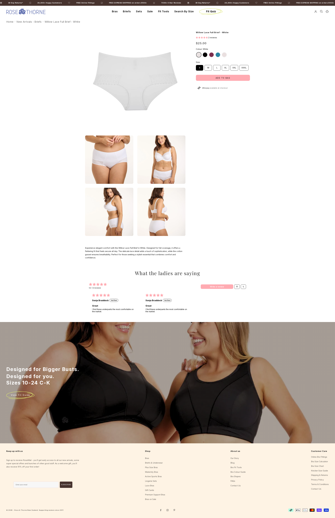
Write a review (217, 286)
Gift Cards (149, 490)
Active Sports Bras (153, 476)
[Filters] (237, 286)
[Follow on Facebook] (160, 510)
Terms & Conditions (320, 484)
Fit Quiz (211, 11)
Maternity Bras (151, 472)
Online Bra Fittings (319, 457)
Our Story (234, 458)
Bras (115, 11)
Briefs (127, 11)
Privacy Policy (317, 479)
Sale (150, 11)
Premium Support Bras (155, 494)
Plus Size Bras (151, 467)
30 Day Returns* (238, 3)
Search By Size (184, 11)
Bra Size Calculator (319, 461)
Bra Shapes (235, 476)
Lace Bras (149, 485)
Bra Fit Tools (236, 467)
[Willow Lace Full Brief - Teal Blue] (217, 54)
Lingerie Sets (151, 481)
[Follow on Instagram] (167, 510)
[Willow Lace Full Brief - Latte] (224, 54)
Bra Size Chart (317, 466)
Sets (139, 11)
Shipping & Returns (319, 475)
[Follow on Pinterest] (174, 510)
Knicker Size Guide (319, 470)
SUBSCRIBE (66, 485)
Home (9, 21)
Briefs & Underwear (154, 463)
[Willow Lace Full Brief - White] (198, 54)
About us (235, 451)
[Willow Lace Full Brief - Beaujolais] (211, 54)
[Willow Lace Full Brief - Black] (205, 54)
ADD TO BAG (223, 78)
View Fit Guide (20, 395)
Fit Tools (163, 11)
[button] (202, 37)
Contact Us (235, 485)
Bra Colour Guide (238, 472)
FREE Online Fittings (308, 3)
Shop (147, 451)
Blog (232, 463)
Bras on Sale (150, 499)
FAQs (232, 481)
